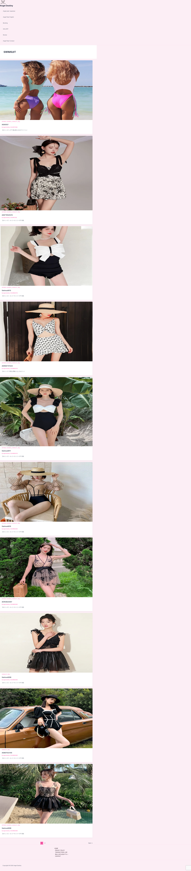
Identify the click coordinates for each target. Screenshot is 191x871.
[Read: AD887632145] (46, 747)
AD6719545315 (7, 215)
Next (90, 843)
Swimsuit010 (6, 526)
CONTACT (58, 856)
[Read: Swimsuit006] (46, 823)
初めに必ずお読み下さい (61, 854)
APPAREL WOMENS (6, 121)
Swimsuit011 (6, 451)
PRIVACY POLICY (60, 850)
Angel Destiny (6, 5)
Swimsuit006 (6, 828)
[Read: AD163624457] (46, 596)
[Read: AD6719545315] (46, 210)
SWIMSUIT (14, 121)
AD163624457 (7, 602)
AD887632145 (7, 753)
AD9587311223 (7, 366)
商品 (19, 121)
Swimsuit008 (6, 677)
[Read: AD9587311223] (46, 361)
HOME (56, 848)
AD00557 (5, 124)
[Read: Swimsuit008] (46, 672)
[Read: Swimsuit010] (46, 521)
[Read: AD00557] (46, 119)
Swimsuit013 (6, 290)
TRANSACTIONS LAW (61, 852)
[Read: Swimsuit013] (46, 285)
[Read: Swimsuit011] (46, 446)
